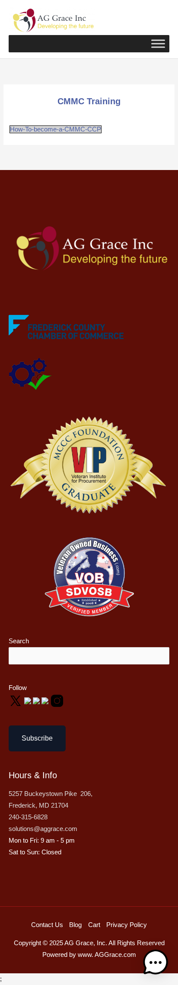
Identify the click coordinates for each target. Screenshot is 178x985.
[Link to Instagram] (57, 700)
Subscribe (37, 738)
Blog (75, 924)
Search (19, 641)
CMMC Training (89, 101)
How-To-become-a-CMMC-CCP (55, 129)
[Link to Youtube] (37, 700)
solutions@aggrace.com (43, 828)
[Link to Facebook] (28, 700)
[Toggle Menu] (158, 43)
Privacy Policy (126, 924)
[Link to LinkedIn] (45, 700)
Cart (94, 924)
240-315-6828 (28, 817)
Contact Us (47, 924)
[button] (155, 962)
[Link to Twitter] (16, 700)
